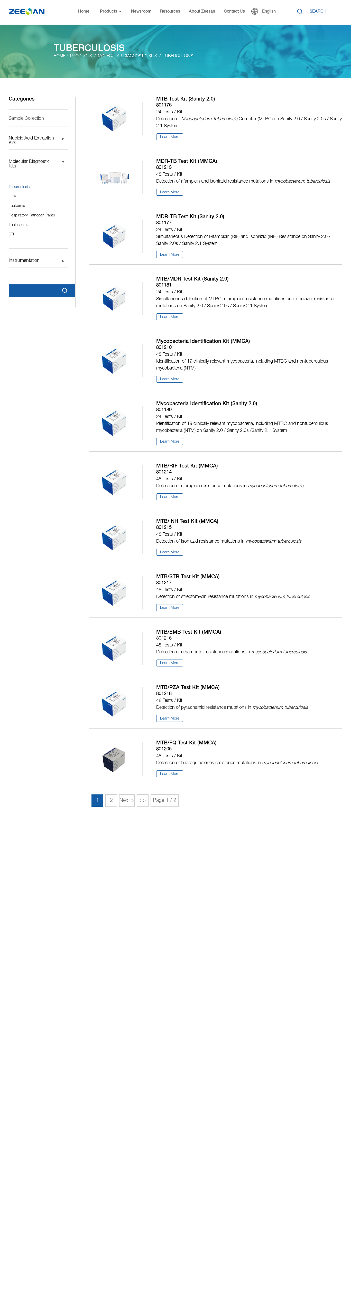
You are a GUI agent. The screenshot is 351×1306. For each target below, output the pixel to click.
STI (11, 234)
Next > (126, 800)
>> (143, 800)
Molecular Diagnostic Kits (127, 56)
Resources (170, 11)
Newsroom (141, 11)
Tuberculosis (178, 56)
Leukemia (17, 206)
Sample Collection (26, 118)
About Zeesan (202, 11)
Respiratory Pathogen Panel (32, 215)
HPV (12, 196)
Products (108, 11)
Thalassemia (19, 225)
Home (83, 11)
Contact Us (234, 11)
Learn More (169, 137)
